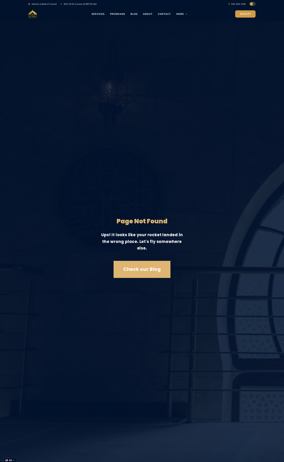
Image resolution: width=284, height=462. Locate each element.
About (148, 14)
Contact (164, 14)
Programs (117, 14)
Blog (134, 14)
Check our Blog (142, 269)
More (180, 14)
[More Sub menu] (187, 15)
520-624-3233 (238, 4)
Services (98, 14)
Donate (245, 13)
